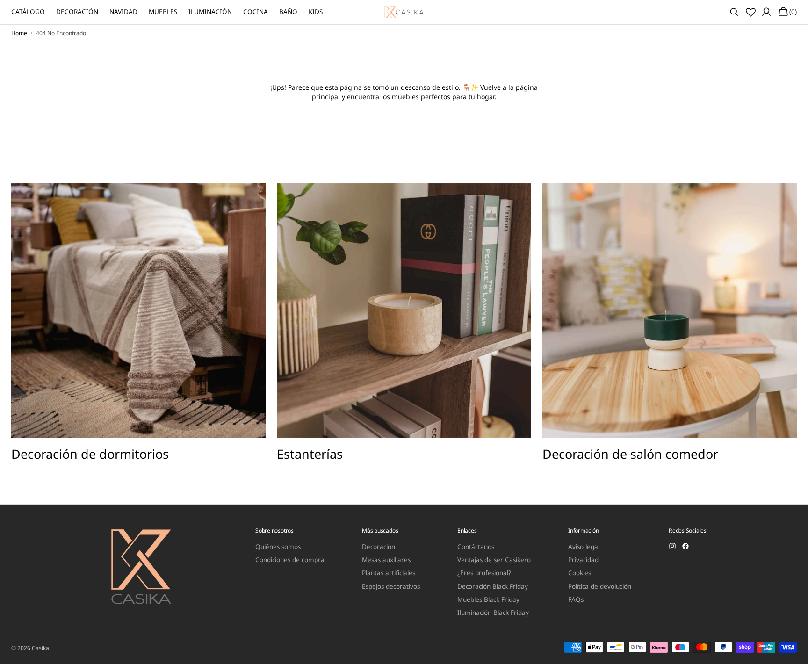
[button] (734, 12)
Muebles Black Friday (488, 599)
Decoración (378, 547)
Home (19, 33)
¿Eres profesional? (484, 573)
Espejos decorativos (391, 586)
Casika (40, 648)
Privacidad (583, 560)
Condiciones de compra (290, 560)
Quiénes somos (278, 547)
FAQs (576, 599)
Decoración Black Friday (492, 586)
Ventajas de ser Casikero (494, 560)
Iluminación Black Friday (493, 612)
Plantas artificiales (388, 573)
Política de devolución (599, 586)
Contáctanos (475, 547)
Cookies (579, 573)
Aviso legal (583, 547)
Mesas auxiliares (386, 560)
